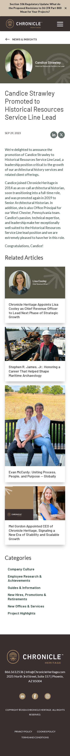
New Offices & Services (35, 607)
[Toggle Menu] (60, 24)
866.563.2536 (14, 672)
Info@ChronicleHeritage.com (45, 672)
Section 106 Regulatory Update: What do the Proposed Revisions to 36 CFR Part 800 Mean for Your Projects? (35, 8)
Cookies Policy (46, 731)
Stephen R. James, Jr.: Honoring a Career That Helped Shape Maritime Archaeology (34, 371)
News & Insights (24, 39)
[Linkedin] (53, 134)
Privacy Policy (23, 731)
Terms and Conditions (35, 737)
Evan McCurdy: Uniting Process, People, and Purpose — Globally (32, 474)
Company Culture (35, 570)
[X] (61, 134)
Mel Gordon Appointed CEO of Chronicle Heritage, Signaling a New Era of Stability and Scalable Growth (34, 532)
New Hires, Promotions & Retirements (35, 598)
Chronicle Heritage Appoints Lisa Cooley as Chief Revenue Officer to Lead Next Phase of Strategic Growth (33, 310)
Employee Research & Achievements (35, 579)
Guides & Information (35, 589)
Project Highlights (35, 614)
